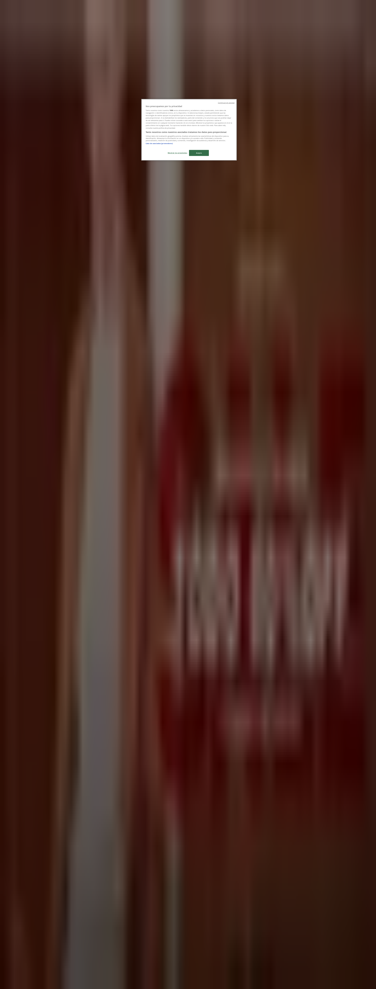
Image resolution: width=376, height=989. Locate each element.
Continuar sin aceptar (226, 103)
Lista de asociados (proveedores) (159, 143)
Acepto (199, 153)
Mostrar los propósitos (177, 153)
